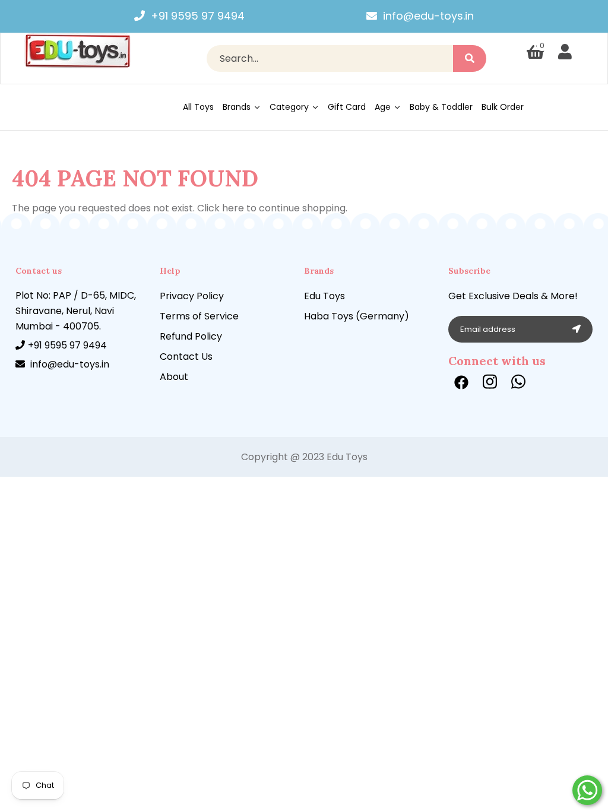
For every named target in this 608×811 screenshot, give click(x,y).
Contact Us (186, 356)
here (233, 208)
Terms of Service (199, 316)
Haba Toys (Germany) (356, 316)
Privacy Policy (192, 296)
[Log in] (565, 52)
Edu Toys (324, 296)
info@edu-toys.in (428, 15)
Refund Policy (191, 336)
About (174, 377)
